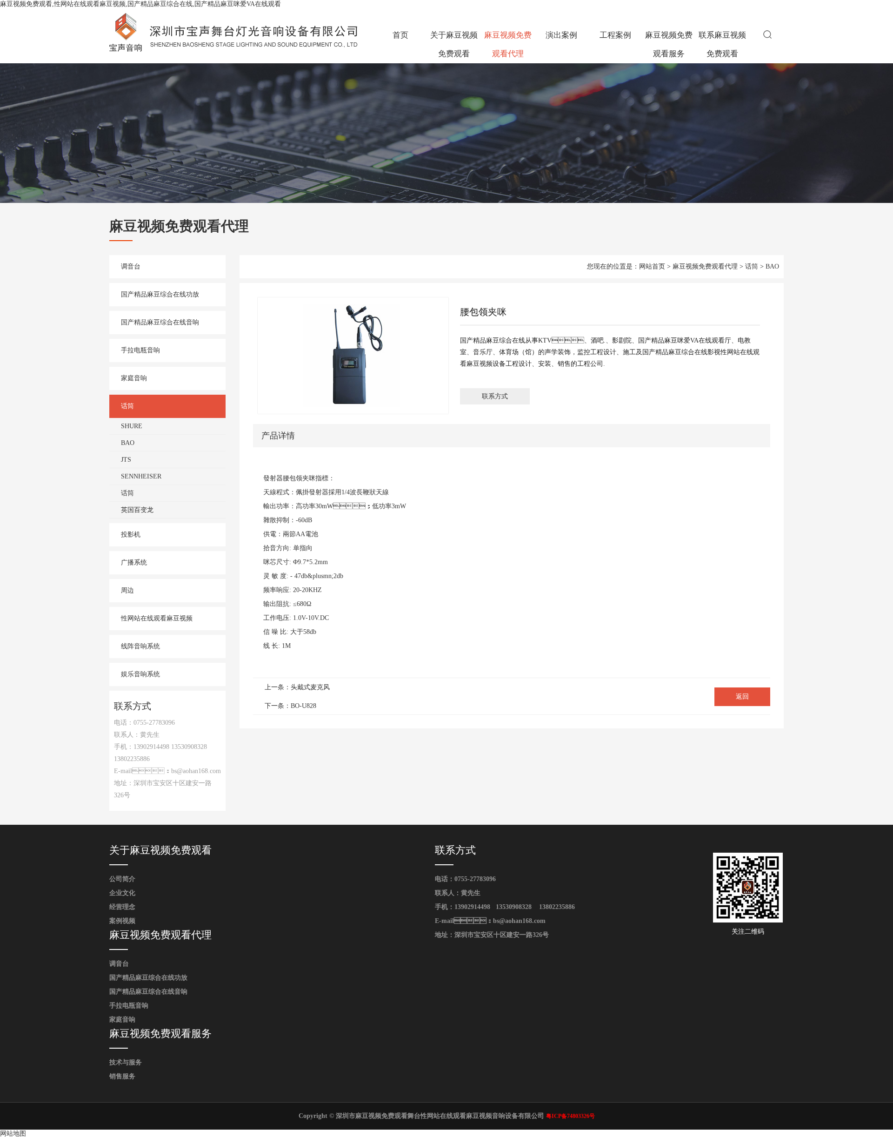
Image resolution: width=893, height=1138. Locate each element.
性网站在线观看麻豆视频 (157, 618)
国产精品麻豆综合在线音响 (160, 322)
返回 (742, 696)
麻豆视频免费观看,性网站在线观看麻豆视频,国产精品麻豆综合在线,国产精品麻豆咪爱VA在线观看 (140, 3)
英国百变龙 (137, 509)
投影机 (130, 534)
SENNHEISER (141, 476)
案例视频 (122, 920)
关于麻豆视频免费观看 (454, 44)
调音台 (130, 266)
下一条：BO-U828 (290, 705)
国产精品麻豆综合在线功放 (160, 294)
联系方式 (495, 396)
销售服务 (122, 1076)
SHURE (131, 426)
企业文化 (122, 892)
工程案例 (615, 35)
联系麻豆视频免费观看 (722, 44)
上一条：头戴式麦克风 (297, 687)
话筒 (127, 406)
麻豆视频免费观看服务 (669, 44)
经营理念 (122, 906)
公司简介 (122, 878)
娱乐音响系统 (140, 674)
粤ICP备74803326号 (570, 1116)
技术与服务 (125, 1062)
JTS (126, 459)
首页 (400, 35)
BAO (127, 442)
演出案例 (561, 35)
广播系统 (134, 562)
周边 (127, 590)
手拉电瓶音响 (140, 350)
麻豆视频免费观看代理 (508, 44)
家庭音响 (134, 378)
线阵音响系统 (140, 646)
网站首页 (652, 266)
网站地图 (13, 1133)
